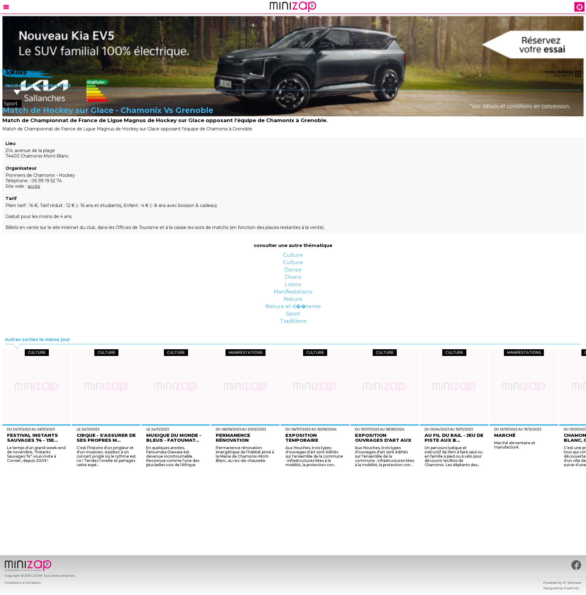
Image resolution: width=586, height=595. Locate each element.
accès (34, 186)
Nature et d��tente (293, 342)
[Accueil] (293, 7)
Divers (293, 293)
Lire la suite (278, 511)
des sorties (559, 74)
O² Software (572, 583)
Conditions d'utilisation (23, 583)
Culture (293, 257)
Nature (293, 330)
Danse (293, 281)
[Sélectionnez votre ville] (579, 7)
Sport (293, 354)
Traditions (293, 367)
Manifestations (293, 318)
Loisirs (293, 306)
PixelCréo (571, 588)
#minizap (576, 565)
